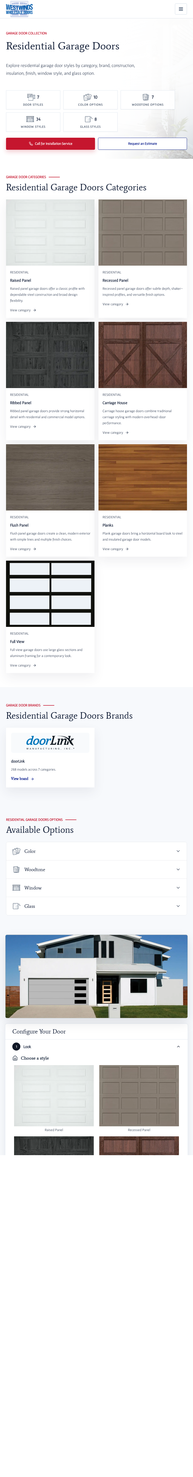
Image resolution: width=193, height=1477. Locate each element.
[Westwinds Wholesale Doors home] (19, 9)
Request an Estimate (142, 143)
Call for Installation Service (53, 143)
